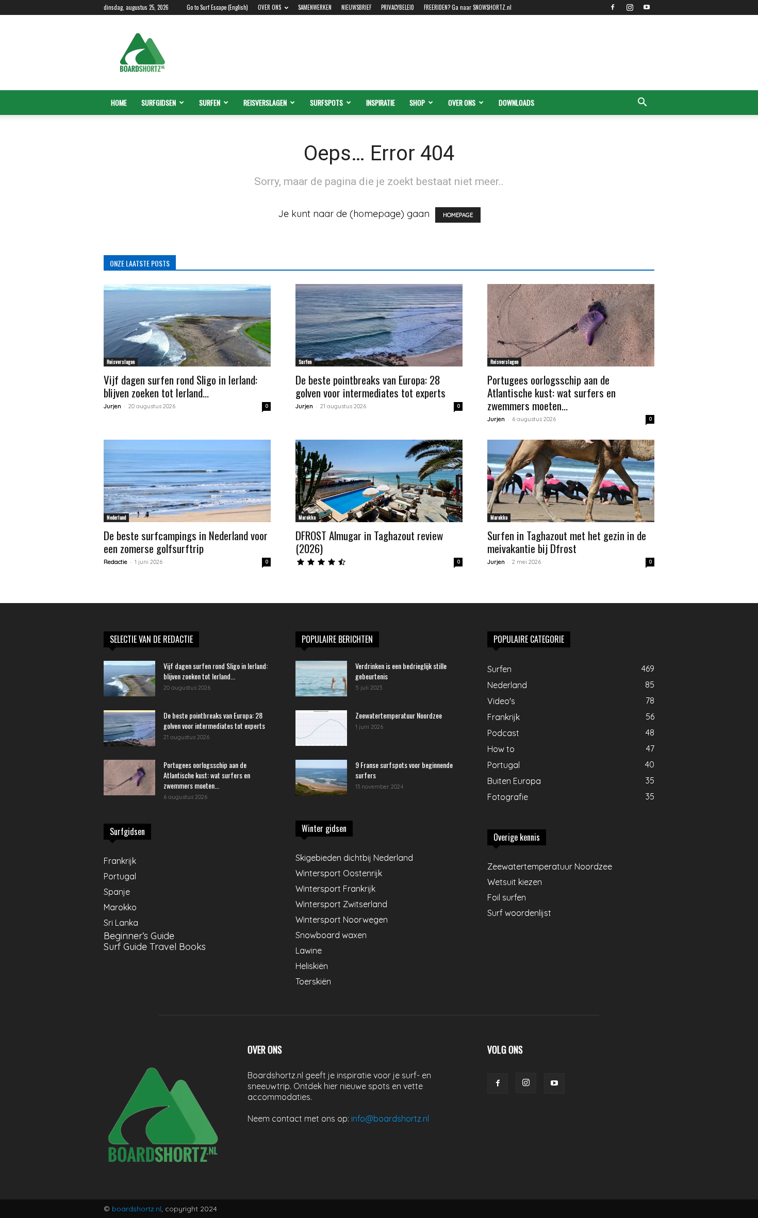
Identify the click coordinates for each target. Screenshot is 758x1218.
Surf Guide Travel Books (155, 947)
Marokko (307, 517)
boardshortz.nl (136, 1208)
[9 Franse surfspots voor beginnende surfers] (321, 778)
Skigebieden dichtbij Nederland (354, 858)
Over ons (461, 102)
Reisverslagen (265, 102)
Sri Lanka (121, 922)
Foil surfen (506, 897)
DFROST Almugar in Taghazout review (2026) (369, 541)
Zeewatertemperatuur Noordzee (398, 715)
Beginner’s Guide (139, 936)
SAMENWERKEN (315, 7)
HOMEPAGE (458, 215)
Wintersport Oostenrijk (338, 873)
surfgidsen (158, 102)
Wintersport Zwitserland (341, 904)
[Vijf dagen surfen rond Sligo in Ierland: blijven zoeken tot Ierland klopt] (187, 325)
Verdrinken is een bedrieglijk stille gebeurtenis (401, 670)
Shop (417, 102)
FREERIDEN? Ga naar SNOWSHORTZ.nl (468, 7)
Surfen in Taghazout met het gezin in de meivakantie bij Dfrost (566, 541)
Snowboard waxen (331, 935)
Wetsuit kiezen (514, 882)
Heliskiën (311, 966)
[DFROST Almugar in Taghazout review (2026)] (379, 481)
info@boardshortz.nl (390, 1118)
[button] (642, 102)
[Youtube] (646, 7)
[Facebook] (612, 7)
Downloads (516, 102)
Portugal (120, 876)
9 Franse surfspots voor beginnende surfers (404, 769)
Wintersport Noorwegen (341, 919)
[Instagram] (629, 7)
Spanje (117, 892)
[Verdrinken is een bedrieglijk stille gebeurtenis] (321, 678)
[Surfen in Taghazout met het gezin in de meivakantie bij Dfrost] (570, 481)
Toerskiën (313, 981)
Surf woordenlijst (519, 913)
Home (119, 102)
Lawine (308, 950)
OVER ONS (269, 7)
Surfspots (326, 102)
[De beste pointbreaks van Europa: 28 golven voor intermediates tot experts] (379, 325)
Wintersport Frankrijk (335, 888)
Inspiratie (380, 102)
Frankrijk (120, 861)
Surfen (209, 102)
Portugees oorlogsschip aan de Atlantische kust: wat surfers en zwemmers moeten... (551, 392)
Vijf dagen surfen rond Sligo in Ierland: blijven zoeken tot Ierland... (180, 386)
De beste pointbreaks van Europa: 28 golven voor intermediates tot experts (370, 386)
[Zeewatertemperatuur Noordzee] (321, 728)
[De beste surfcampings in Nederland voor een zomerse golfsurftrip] (187, 481)
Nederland (116, 517)
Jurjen (112, 406)
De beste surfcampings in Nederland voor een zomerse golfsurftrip (186, 541)
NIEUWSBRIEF (356, 7)
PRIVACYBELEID (397, 7)
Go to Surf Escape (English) (217, 7)
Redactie (115, 561)
